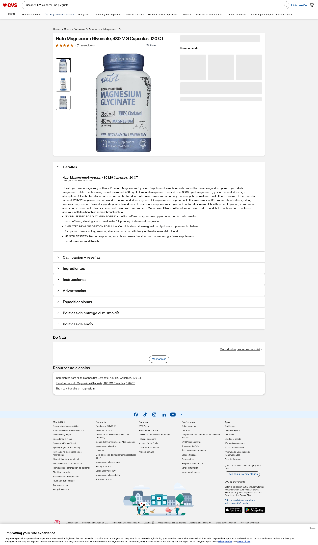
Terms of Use (243, 541)
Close (312, 528)
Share (153, 44)
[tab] (63, 65)
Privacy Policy (225, 541)
